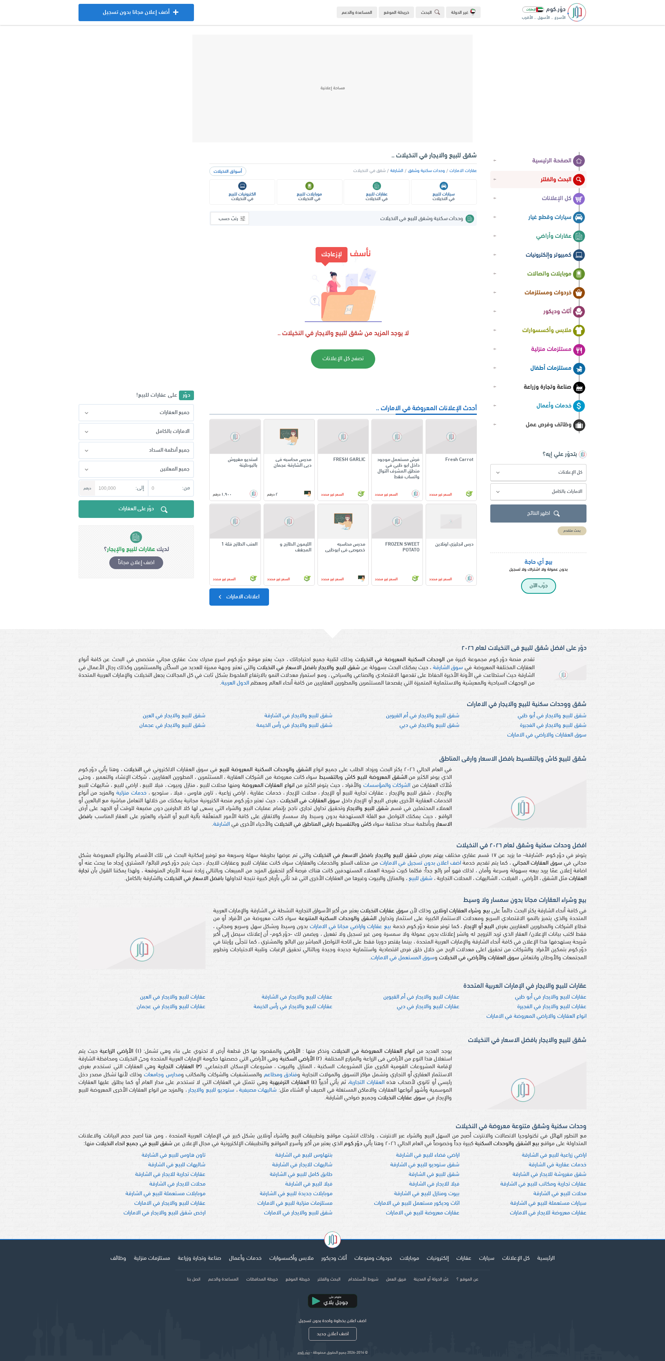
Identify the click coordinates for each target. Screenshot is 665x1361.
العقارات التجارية (366, 1082)
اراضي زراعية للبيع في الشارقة (554, 1155)
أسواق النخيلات (228, 171)
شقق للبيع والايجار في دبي (429, 725)
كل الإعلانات (556, 198)
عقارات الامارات (463, 171)
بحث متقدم (572, 531)
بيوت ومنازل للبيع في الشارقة (426, 1194)
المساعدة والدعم (357, 12)
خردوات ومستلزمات (548, 293)
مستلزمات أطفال (550, 368)
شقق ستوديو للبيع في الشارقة (424, 1165)
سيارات (487, 1258)
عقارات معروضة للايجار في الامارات (548, 1213)
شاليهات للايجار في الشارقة (302, 1165)
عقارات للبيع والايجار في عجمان (171, 1007)
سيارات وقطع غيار (549, 217)
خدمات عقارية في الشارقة (557, 1165)
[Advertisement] (332, 88)
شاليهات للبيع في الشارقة (177, 1165)
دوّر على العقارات (136, 509)
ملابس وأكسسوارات (546, 330)
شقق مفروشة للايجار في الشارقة (549, 1174)
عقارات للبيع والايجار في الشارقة (297, 997)
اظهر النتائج (538, 513)
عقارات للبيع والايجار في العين (173, 997)
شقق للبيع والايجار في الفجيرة (553, 725)
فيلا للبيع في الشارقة (308, 1184)
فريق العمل (396, 1279)
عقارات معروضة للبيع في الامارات (422, 1213)
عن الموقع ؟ (467, 1279)
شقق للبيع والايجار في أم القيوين (422, 716)
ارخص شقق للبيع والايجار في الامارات (165, 1213)
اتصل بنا (194, 1279)
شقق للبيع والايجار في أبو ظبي (552, 716)
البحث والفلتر (556, 180)
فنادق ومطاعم (280, 1075)
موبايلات (409, 1258)
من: (186, 488)
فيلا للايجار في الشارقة (434, 1184)
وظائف (118, 1258)
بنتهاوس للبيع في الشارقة (303, 1155)
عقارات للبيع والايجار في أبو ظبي (550, 997)
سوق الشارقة (448, 668)
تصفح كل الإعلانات (343, 359)
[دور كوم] (332, 1241)
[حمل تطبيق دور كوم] (332, 1301)
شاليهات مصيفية (258, 1090)
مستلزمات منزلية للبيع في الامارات (294, 1203)
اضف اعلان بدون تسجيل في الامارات (420, 863)
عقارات (463, 1258)
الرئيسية (546, 1258)
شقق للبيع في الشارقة (434, 1174)
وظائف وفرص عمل (548, 425)
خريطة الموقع (396, 12)
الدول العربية (235, 683)
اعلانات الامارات (242, 597)
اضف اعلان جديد (333, 1333)
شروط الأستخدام (363, 1279)
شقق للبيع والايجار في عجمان (172, 725)
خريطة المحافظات (262, 1279)
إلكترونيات (438, 1258)
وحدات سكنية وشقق (426, 171)
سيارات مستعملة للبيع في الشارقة (548, 1203)
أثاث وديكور (557, 312)
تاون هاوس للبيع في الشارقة (174, 1155)
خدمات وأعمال (553, 406)
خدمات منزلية (131, 793)
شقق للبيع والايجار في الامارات (298, 1213)
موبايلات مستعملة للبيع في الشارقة (165, 1194)
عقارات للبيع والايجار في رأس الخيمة (293, 1007)
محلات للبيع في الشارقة (559, 1194)
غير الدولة (459, 12)
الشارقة (396, 171)
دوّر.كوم (303, 1353)
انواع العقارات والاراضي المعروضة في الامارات (536, 1016)
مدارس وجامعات (162, 1075)
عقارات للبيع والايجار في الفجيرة (551, 1007)
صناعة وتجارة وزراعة (547, 387)
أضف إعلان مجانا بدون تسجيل (136, 15)
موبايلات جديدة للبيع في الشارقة (296, 1194)
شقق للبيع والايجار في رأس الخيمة (294, 725)
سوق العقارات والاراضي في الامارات (546, 735)
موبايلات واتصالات (549, 274)
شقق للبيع (421, 879)
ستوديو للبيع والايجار (211, 1090)
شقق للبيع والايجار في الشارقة (298, 716)
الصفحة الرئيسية (551, 161)
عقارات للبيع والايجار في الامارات (170, 1203)
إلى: (139, 488)
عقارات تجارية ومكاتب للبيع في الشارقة (543, 1184)
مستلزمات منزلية (551, 349)
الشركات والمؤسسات (387, 785)
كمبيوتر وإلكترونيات (548, 255)
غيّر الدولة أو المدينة (431, 1279)
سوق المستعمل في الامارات (402, 958)
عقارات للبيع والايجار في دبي (428, 1007)
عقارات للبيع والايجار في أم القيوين (421, 997)
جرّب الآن (539, 586)
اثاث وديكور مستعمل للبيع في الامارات (416, 1203)
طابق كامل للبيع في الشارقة (301, 1174)
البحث (426, 12)
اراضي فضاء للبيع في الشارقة (427, 1155)
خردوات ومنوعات (373, 1258)
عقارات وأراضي (553, 236)
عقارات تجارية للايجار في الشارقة (170, 1174)
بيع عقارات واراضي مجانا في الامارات (350, 927)
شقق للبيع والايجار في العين (174, 716)
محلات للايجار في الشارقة (177, 1184)
